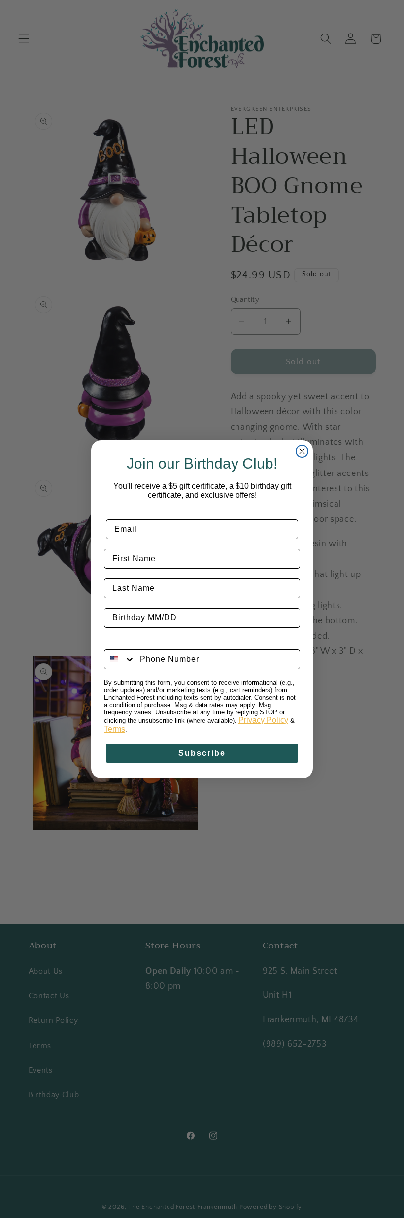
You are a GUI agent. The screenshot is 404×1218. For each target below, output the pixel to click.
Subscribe (202, 753)
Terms (114, 729)
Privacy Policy (263, 720)
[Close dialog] (302, 451)
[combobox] (119, 659)
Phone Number (135, 642)
